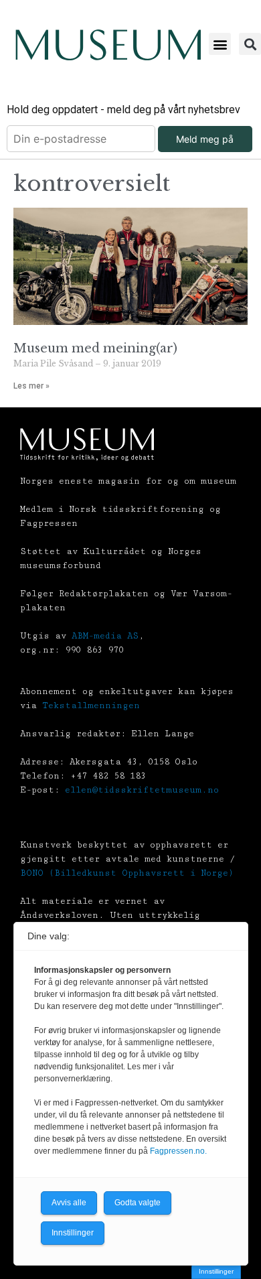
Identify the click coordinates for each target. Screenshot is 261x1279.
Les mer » (31, 386)
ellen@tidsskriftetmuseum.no (142, 790)
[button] (220, 44)
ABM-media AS (105, 635)
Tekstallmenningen (91, 705)
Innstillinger (216, 1271)
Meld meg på (205, 139)
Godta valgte (137, 1202)
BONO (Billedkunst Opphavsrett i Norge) (127, 873)
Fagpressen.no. (178, 1151)
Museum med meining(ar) (95, 348)
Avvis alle (69, 1202)
